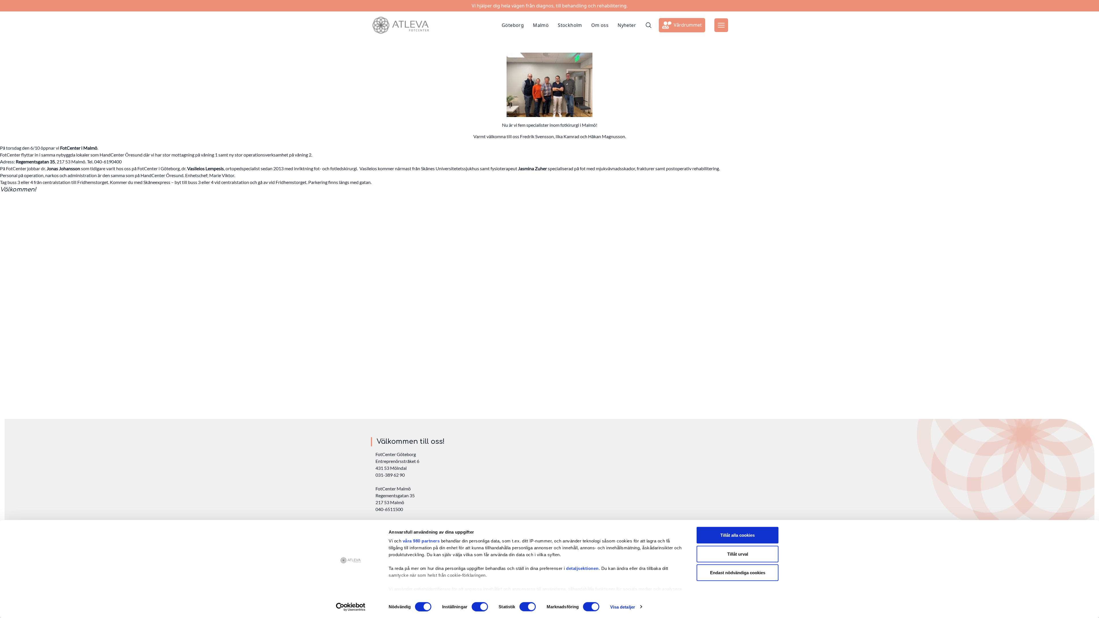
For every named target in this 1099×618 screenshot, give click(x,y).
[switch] (480, 606)
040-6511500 (389, 509)
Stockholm (570, 25)
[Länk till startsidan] (400, 25)
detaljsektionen (582, 568)
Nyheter (627, 25)
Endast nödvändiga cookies (737, 572)
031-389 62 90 (390, 475)
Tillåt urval (737, 553)
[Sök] (648, 25)
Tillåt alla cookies (737, 535)
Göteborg (513, 25)
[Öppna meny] (721, 25)
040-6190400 (108, 161)
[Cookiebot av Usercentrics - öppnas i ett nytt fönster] (351, 607)
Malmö (541, 25)
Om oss (599, 25)
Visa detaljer (622, 606)
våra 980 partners (421, 540)
